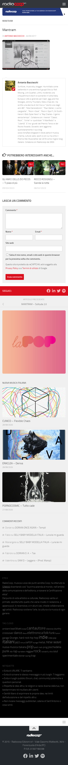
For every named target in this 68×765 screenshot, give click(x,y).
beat (12, 628)
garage (5, 637)
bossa (24, 629)
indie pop (52, 638)
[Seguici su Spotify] (64, 291)
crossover (7, 633)
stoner (21, 655)
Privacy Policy (12, 268)
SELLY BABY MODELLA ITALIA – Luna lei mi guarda (39, 535)
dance (18, 633)
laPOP (29, 642)
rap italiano (21, 652)
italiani (8, 642)
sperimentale (10, 655)
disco (25, 633)
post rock (38, 647)
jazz (17, 642)
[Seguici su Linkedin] (54, 291)
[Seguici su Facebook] (48, 291)
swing (28, 656)
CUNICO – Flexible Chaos (16, 421)
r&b (11, 651)
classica (49, 628)
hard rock (24, 637)
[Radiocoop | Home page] (18, 4)
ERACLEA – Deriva (12, 463)
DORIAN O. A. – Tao (26, 553)
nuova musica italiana (14, 647)
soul (55, 651)
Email (38, 231)
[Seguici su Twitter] (59, 291)
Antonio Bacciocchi (14, 36)
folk (46, 633)
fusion (57, 633)
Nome (9, 231)
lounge (35, 643)
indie (43, 637)
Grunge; (14, 637)
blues (18, 628)
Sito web (10, 243)
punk (5, 651)
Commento (11, 210)
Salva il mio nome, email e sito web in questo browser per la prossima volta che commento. (33, 257)
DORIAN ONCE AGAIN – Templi (30, 527)
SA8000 (6, 586)
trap (33, 655)
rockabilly (45, 652)
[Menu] (64, 4)
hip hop (34, 637)
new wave (53, 642)
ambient (6, 628)
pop (30, 646)
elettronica (35, 633)
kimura (22, 643)
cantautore (36, 628)
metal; (42, 642)
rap (15, 651)
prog (45, 647)
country (57, 628)
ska (51, 651)
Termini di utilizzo (30, 268)
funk (52, 633)
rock (37, 650)
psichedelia (54, 647)
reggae (29, 651)
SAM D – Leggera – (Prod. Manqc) (34, 560)
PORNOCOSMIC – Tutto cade (18, 505)
